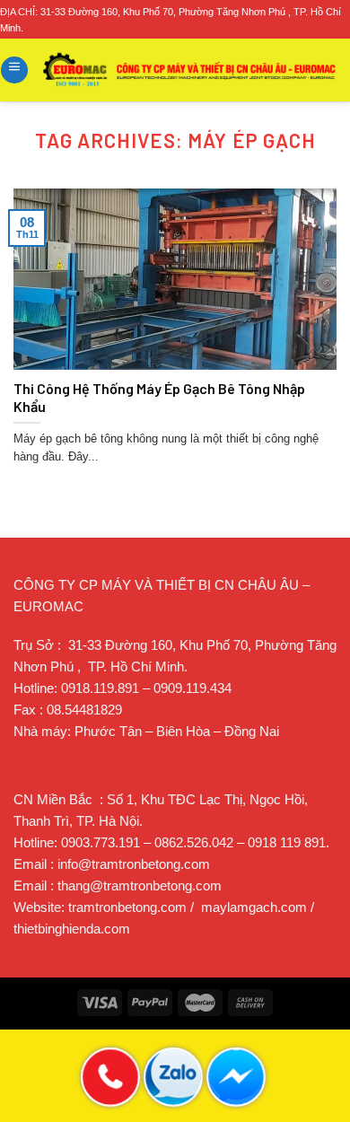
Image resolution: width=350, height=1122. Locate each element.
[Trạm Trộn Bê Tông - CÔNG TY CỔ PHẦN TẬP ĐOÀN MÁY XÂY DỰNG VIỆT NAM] (190, 69)
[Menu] (14, 70)
